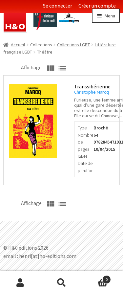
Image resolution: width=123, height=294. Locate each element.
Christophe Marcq (91, 92)
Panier (95, 277)
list (62, 67)
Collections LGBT (73, 45)
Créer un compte (97, 5)
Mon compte (20, 283)
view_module (50, 67)
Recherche (61, 283)
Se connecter (57, 5)
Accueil (18, 45)
